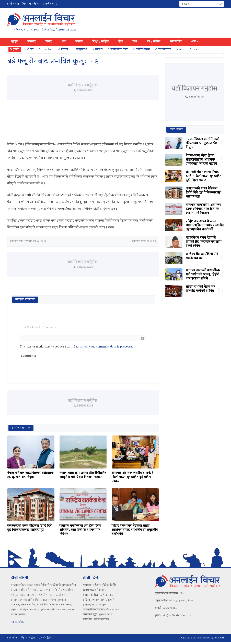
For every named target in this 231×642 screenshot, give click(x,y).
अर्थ (64, 41)
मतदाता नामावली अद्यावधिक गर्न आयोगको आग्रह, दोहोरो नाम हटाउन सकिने (203, 274)
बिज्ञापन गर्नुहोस (30, 4)
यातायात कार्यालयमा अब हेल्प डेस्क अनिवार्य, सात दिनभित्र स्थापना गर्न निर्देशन (80, 530)
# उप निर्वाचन (163, 49)
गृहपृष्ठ (14, 41)
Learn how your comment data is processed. (104, 347)
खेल (121, 41)
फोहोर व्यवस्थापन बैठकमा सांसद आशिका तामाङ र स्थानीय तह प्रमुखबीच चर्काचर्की (135, 530)
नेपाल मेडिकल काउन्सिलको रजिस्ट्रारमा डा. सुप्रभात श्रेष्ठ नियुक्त (30, 475)
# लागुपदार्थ (80, 49)
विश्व (135, 41)
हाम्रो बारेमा (13, 4)
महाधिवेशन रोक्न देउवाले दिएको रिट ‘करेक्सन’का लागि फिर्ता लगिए (204, 242)
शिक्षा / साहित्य (101, 41)
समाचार (32, 41)
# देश (30, 49)
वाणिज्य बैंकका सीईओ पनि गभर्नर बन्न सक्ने (202, 256)
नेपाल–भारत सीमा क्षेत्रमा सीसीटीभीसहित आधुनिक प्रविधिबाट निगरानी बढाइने (83, 475)
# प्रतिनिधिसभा (141, 49)
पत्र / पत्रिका (153, 41)
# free (180, 49)
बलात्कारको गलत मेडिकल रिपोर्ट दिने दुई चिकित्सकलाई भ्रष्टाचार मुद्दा (29, 528)
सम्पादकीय (176, 41)
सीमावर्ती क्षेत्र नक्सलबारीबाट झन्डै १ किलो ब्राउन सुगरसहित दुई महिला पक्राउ (132, 477)
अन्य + (195, 41)
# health (195, 49)
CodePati (219, 638)
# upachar (46, 49)
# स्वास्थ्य (97, 49)
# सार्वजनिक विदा (118, 49)
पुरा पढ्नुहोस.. (17, 622)
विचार (48, 41)
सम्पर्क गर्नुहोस (50, 4)
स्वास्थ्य (79, 41)
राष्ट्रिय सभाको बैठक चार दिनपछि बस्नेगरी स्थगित (200, 289)
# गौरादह (63, 49)
